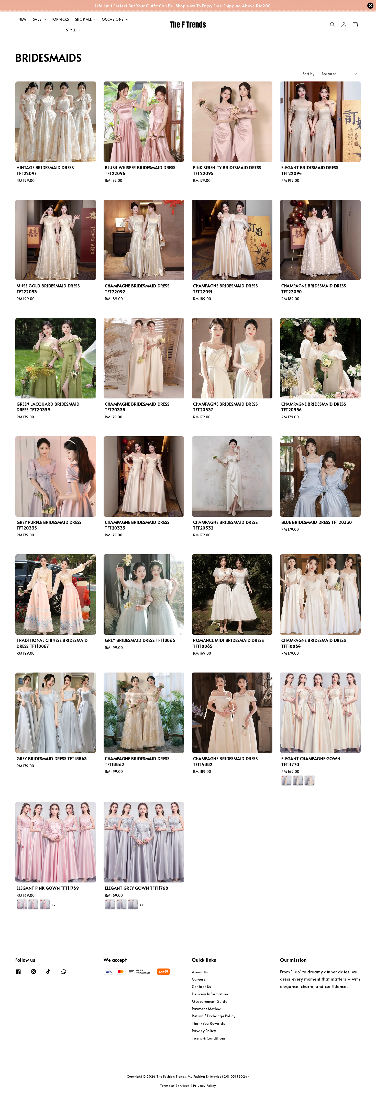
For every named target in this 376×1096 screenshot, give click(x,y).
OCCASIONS (113, 19)
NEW (22, 19)
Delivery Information (210, 994)
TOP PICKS (60, 19)
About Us (200, 972)
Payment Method (207, 1008)
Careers (198, 979)
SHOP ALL (83, 19)
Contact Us (201, 986)
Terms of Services (175, 1085)
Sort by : (310, 73)
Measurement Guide (209, 1001)
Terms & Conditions (209, 1038)
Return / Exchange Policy (213, 1015)
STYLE (71, 30)
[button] (332, 24)
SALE (37, 19)
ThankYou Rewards (208, 1023)
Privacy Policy (204, 1030)
